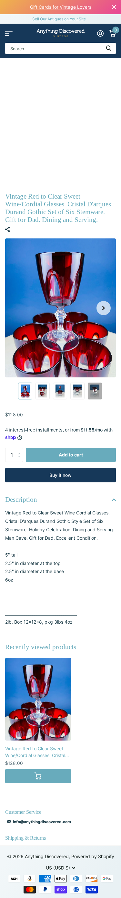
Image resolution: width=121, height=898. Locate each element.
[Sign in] (100, 33)
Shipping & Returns (25, 838)
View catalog (9, 33)
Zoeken (109, 48)
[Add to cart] (38, 776)
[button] (103, 307)
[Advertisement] (60, 122)
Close (114, 7)
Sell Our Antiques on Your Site (59, 19)
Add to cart (71, 454)
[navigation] (25, 391)
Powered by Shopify (92, 856)
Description (21, 499)
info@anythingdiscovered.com (42, 821)
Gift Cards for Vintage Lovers (60, 7)
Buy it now (60, 475)
